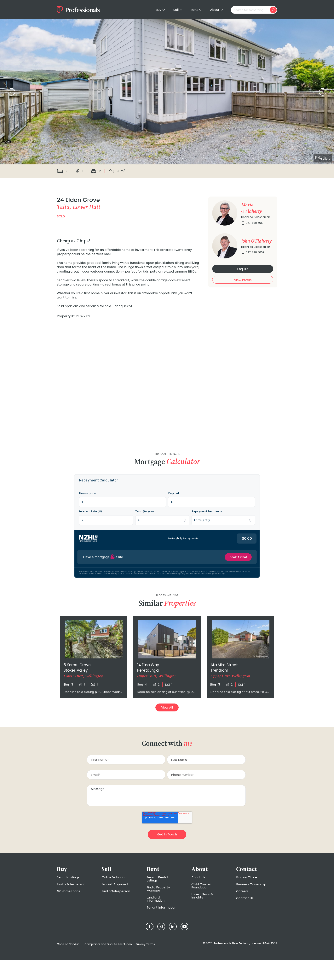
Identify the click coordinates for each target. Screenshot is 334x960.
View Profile (243, 280)
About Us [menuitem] (198, 877)
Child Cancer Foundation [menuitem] (201, 886)
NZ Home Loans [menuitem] (68, 891)
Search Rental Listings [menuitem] (157, 879)
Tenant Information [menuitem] (161, 907)
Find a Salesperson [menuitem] (71, 884)
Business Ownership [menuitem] (251, 884)
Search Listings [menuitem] (68, 877)
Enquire (242, 269)
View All (167, 707)
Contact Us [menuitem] (244, 898)
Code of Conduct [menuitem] (69, 944)
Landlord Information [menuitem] (155, 899)
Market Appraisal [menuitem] (115, 884)
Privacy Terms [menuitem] (145, 944)
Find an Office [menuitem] (246, 877)
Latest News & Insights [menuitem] (202, 896)
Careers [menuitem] (242, 891)
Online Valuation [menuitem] (114, 877)
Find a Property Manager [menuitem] (158, 889)
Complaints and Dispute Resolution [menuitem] (108, 944)
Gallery (325, 158)
